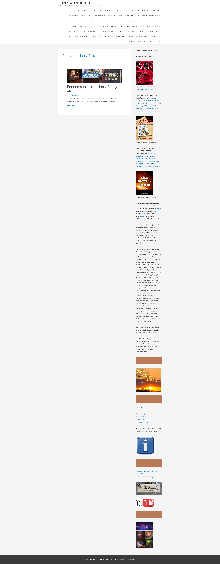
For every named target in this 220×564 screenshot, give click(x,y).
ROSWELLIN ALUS (154, 16)
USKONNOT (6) (132, 36)
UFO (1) (91, 26)
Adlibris (157, 101)
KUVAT (101, 10)
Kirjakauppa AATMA (142, 103)
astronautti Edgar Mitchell (149, 89)
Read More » (71, 106)
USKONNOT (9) (130, 41)
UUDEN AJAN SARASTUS (76, 3)
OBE (159, 10)
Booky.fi (138, 108)
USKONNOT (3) (96, 36)
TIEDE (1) (141, 21)
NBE (148, 10)
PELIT (121, 16)
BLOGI (79, 10)
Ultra (149, 103)
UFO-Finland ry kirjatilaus (151, 106)
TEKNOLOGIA (132, 21)
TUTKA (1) (74, 26)
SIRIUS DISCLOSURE (142, 422)
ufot (72, 95)
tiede (68, 95)
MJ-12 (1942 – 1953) (123, 10)
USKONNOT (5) (120, 36)
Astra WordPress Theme (127, 559)
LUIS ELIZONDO (110, 10)
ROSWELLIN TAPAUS (101, 21)
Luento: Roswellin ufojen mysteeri (146, 477)
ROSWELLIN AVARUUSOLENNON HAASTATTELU (77, 21)
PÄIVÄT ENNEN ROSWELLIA (97, 16)
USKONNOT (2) (84, 36)
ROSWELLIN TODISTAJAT (117, 21)
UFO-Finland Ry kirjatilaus (152, 161)
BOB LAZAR (87, 10)
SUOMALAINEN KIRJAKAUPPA (145, 101)
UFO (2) (98, 26)
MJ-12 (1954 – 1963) (138, 10)
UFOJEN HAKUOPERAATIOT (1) (112, 26)
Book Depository (146, 158)
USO (139, 41)
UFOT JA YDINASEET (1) (91, 31)
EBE (95, 10)
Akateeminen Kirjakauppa (143, 111)
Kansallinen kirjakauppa (152, 166)
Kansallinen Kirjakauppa (152, 108)
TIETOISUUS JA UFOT (153, 21)
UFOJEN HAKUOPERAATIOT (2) (134, 26)
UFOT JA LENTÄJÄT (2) (74, 31)
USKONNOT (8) (155, 36)
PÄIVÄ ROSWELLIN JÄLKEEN (77, 16)
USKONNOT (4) (108, 36)
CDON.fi (154, 103)
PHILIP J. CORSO (130, 16)
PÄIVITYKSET (112, 16)
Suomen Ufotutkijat (141, 417)
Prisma (155, 98)
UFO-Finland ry (140, 414)
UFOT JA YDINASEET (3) (126, 31)
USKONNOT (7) (143, 36)
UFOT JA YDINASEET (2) (108, 31)
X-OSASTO (157, 41)
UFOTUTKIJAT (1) (141, 31)
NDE (153, 10)
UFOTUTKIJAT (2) (154, 31)
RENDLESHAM (142, 16)
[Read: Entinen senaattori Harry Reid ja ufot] (94, 76)
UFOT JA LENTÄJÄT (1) (153, 26)
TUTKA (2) (83, 26)
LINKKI (138, 208)
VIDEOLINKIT (147, 41)
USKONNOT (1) (73, 36)
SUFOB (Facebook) (141, 419)
